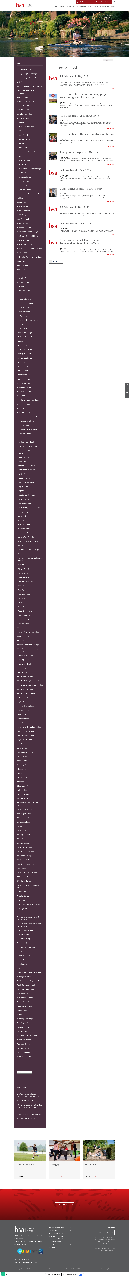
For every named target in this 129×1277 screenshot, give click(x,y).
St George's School (24, 818)
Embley (20, 341)
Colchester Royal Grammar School (30, 257)
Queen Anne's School (25, 676)
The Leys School (23, 909)
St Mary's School (23, 835)
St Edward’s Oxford (24, 809)
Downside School (23, 312)
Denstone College (24, 299)
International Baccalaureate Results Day (27, 451)
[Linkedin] (127, 396)
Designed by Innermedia (108, 1269)
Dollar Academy (23, 307)
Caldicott (20, 198)
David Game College (24, 291)
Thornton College (24, 939)
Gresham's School (24, 413)
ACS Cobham (22, 82)
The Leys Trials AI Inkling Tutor (79, 116)
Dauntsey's (21, 286)
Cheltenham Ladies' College (27, 232)
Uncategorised (23, 964)
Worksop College (23, 1044)
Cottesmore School (24, 270)
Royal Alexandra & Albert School (29, 727)
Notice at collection (53, 1275)
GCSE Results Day (23, 383)
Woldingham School (24, 1023)
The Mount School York (26, 913)
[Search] (115, 2)
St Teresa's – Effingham (26, 851)
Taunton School (23, 896)
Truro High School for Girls (27, 947)
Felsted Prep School (24, 358)
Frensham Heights (24, 379)
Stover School (22, 877)
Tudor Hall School (24, 956)
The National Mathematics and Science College (29, 925)
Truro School (22, 951)
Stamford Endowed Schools (27, 864)
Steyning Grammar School (27, 872)
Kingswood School (24, 503)
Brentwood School (24, 177)
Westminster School (25, 998)
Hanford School (23, 425)
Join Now (51, 1244)
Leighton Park (22, 520)
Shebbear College (24, 769)
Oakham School (23, 628)
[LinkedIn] (114, 1227)
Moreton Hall (22, 603)
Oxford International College (28, 645)
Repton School (22, 702)
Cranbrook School (24, 274)
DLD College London (25, 303)
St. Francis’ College (24, 860)
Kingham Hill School (24, 499)
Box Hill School (23, 173)
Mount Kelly (21, 607)
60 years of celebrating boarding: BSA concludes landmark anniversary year (29, 1107)
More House (22, 598)
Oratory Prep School (25, 636)
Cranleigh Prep (23, 278)
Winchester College (24, 1006)
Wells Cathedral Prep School (28, 981)
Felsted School (22, 362)
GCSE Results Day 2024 (74, 207)
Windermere (22, 1010)
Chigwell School (23, 240)
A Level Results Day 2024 (75, 223)
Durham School (23, 328)
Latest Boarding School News (57, 1239)
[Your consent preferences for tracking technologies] (6, 1274)
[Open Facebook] (127, 385)
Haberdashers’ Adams (25, 421)
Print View (17, 1262)
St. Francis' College (24, 856)
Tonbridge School (24, 943)
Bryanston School (24, 190)
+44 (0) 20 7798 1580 (23, 1260)
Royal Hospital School (25, 735)
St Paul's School (23, 839)
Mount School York (24, 611)
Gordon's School (23, 404)
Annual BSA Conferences (56, 1236)
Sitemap (51, 1269)
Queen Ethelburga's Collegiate (28, 681)
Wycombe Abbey (23, 1052)
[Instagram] (109, 1227)
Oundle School (22, 640)
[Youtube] (127, 392)
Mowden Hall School (25, 615)
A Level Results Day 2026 (26, 1118)
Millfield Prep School (25, 569)
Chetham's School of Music (27, 236)
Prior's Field (21, 668)
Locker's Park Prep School (27, 537)
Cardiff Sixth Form (24, 206)
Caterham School (23, 211)
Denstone (21, 295)
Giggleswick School (24, 387)
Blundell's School (23, 160)
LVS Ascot (21, 545)
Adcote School (22, 97)
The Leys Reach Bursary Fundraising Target (87, 134)
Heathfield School (24, 434)
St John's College (23, 822)
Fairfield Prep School (25, 349)
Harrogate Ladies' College (27, 429)
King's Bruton (22, 486)
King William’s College (25, 482)
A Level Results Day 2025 (75, 170)
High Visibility (34, 1262)
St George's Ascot (24, 814)
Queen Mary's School (25, 689)
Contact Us (107, 1)
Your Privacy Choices (70, 1275)
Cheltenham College (24, 227)
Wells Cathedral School (26, 985)
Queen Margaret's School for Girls (30, 685)
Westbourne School (24, 993)
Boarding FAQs (53, 1230)
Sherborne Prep (23, 777)
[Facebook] (108, 1227)
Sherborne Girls (23, 773)
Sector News (22, 761)
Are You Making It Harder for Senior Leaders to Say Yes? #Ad (29, 1095)
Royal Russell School (25, 740)
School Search (63, 1204)
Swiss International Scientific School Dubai (28, 886)
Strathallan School (24, 881)
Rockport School (23, 714)
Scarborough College (25, 752)
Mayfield (20, 565)
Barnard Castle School (25, 126)
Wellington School (24, 977)
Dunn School (22, 324)
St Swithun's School (24, 847)
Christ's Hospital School (26, 244)
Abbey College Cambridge (27, 74)
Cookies (73, 1269)
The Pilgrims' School (25, 930)
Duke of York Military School (28, 320)
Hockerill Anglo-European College (30, 446)
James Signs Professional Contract (81, 189)
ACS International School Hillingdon (26, 91)
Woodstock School (24, 1040)
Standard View (26, 1262)
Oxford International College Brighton (28, 650)
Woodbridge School (24, 1031)
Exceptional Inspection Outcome (80, 152)
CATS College (22, 215)
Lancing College (23, 512)
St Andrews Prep (23, 798)
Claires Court (22, 253)
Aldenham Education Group (27, 101)
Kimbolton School (24, 478)
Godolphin (21, 396)
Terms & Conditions (60, 1269)
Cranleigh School (23, 282)
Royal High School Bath (26, 731)
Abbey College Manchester (27, 78)
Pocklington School (24, 660)
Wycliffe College (23, 1048)
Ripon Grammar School (26, 710)
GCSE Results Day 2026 (74, 76)
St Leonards (21, 830)
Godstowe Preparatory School (28, 400)
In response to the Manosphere (29, 1114)
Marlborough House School (27, 554)
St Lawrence (22, 826)
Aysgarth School (23, 118)
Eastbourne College (24, 333)
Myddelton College (24, 619)
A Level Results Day (24, 69)
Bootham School (23, 164)
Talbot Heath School (25, 892)
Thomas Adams (23, 934)
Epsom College (23, 345)
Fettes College (22, 366)
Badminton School (24, 122)
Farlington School (24, 354)
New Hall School (23, 624)
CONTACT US (103, 1232)
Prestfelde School (24, 664)
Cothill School (22, 265)
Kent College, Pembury (26, 470)
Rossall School (22, 723)
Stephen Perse (22, 868)
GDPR (78, 1269)
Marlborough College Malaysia (28, 550)
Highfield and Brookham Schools (29, 438)
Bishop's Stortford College (27, 152)
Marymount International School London (29, 559)
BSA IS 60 (94, 1)
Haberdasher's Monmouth (27, 417)
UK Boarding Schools (55, 1241)
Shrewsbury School (24, 786)
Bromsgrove (22, 185)
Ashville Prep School (25, 114)
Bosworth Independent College (29, 169)
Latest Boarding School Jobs (57, 1233)
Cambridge (21, 202)
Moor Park (21, 586)
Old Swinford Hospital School (28, 632)
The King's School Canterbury (28, 904)
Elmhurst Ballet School (26, 337)
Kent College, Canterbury (26, 465)
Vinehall (20, 968)
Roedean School (23, 719)
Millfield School (23, 573)
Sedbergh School (23, 765)
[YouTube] (112, 1227)
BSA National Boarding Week (28, 194)
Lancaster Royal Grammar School (29, 508)
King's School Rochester (26, 495)
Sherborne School (24, 782)
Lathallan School (23, 516)
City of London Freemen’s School (29, 248)
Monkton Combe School (26, 581)
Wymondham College (25, 1056)
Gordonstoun (22, 408)
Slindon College (23, 794)
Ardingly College (23, 105)
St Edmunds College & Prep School (27, 804)
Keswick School (23, 474)
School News (111, 110)
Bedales (20, 131)
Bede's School (22, 135)
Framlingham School (25, 375)
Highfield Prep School (25, 442)
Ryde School (21, 744)
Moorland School (23, 594)
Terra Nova (21, 900)
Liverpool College (23, 533)
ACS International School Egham (29, 86)
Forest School (22, 370)
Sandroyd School (23, 748)
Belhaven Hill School (25, 139)
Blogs (19, 156)
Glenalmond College (24, 391)
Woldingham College (25, 1019)
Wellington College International (29, 972)
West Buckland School (25, 989)
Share (107, 60)
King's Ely (20, 491)
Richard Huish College (25, 706)
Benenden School (23, 148)
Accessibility (52, 1247)
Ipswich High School (24, 457)
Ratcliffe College (23, 698)
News (113, 88)
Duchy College (22, 316)
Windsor (20, 1014)
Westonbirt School (24, 1002)
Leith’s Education (23, 524)
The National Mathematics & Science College (28, 918)
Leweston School (23, 529)
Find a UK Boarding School (56, 1227)
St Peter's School (23, 843)
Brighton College (23, 181)
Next (60, 262)
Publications (22, 672)
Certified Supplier (24, 219)
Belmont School (23, 143)
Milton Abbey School (25, 577)
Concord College (23, 261)
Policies (68, 1269)
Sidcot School (22, 790)
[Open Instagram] (127, 388)
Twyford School (23, 960)
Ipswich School (23, 461)
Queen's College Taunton (26, 693)
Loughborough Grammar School (29, 541)
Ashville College (23, 110)
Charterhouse (22, 223)
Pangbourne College (25, 655)
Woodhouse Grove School (27, 1035)
